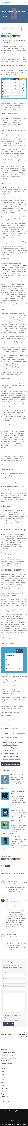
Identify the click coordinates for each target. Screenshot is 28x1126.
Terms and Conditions (14, 1116)
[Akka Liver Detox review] (5, 779)
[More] (19, 36)
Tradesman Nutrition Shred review (11, 1058)
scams (7, 865)
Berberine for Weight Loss (10, 745)
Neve (6, 1111)
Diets (2, 1071)
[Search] (25, 2)
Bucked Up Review (15, 808)
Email (5, 978)
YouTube (7, 42)
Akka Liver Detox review (17, 775)
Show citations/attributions (10, 764)
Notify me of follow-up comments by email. (13, 1016)
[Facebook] (2, 36)
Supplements (5, 1094)
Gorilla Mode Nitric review (17, 837)
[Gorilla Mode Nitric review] (5, 841)
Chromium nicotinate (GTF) (10, 728)
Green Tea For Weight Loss (10, 756)
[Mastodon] (16, 36)
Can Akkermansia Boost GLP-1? (10, 1055)
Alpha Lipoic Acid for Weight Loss (12, 742)
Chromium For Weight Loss (10, 753)
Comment (6, 992)
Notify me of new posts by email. (13, 1020)
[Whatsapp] (11, 36)
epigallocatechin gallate (20, 265)
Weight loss (4, 1096)
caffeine (3, 269)
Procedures (4, 1088)
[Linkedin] (8, 36)
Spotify (18, 40)
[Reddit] (5, 36)
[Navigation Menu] (22, 2)
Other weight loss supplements (11, 759)
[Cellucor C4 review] (5, 825)
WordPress (19, 1111)
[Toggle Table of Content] (18, 29)
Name (5, 972)
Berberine (4, 313)
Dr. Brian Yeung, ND (10, 1124)
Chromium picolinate (8, 733)
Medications (4, 1080)
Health (3, 1077)
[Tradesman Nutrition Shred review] (5, 796)
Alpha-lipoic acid (5, 187)
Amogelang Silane (11, 881)
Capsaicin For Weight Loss (10, 748)
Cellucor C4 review (15, 820)
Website (5, 985)
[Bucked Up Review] (5, 812)
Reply (25, 882)
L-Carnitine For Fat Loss (9, 750)
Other (2, 1085)
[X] (13, 36)
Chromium (4, 118)
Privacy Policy (14, 1120)
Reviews (4, 16)
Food (2, 1074)
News (2, 1082)
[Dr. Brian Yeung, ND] (5, 2)
